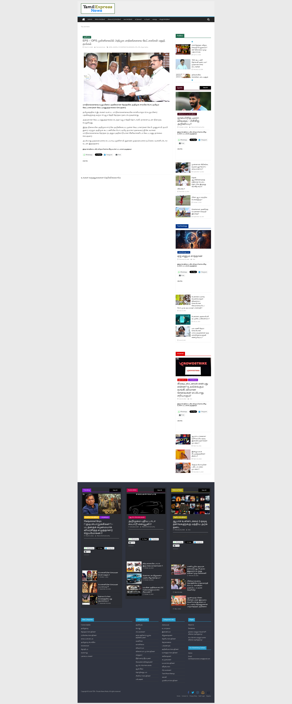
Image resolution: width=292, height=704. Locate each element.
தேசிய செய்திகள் (180, 517)
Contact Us (185, 696)
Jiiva (194, 259)
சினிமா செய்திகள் (100, 19)
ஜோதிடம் (84, 649)
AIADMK (115, 47)
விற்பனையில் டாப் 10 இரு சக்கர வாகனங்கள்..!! (153, 564)
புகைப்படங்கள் (87, 656)
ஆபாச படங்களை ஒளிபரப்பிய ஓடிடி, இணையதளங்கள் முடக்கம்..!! (199, 439)
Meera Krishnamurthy (197, 127)
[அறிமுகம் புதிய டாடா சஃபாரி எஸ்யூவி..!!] (146, 495)
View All (205, 88)
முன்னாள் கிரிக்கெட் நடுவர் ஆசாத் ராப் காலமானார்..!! (200, 166)
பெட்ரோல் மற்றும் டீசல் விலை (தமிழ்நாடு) (197, 638)
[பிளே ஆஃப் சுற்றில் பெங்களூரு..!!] (183, 196)
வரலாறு (155, 19)
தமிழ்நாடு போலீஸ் (88, 642)
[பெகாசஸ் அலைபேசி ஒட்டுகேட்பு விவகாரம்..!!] (183, 315)
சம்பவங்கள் (140, 632)
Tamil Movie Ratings (168, 674)
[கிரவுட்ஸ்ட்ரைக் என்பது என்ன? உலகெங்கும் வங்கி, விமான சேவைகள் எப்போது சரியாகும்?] (193, 359)
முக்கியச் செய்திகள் (170, 680)
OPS (139, 47)
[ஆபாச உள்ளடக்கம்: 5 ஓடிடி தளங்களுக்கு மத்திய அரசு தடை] (190, 495)
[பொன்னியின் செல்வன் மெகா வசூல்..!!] (89, 571)
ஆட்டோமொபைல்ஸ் (137, 517)
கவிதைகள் (166, 656)
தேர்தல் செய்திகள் (88, 632)
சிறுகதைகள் (167, 635)
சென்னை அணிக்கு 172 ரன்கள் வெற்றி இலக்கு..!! (200, 211)
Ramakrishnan (101, 47)
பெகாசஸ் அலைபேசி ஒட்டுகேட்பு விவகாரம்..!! (200, 317)
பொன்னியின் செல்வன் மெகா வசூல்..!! (108, 573)
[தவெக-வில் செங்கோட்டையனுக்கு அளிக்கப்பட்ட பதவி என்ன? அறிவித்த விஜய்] (183, 75)
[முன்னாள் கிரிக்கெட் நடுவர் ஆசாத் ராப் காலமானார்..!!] (183, 163)
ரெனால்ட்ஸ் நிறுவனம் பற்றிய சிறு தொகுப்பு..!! (152, 576)
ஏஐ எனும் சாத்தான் (189, 256)
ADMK (110, 47)
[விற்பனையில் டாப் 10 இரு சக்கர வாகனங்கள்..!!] (134, 562)
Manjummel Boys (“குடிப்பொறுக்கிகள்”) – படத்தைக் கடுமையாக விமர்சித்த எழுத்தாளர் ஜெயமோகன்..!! (98, 527)
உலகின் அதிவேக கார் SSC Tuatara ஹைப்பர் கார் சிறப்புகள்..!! (153, 589)
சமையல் (165, 625)
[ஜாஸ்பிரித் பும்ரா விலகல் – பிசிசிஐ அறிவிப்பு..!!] (193, 93)
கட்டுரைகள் (138, 19)
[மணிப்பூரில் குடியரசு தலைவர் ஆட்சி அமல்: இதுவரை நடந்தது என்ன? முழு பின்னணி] (178, 565)
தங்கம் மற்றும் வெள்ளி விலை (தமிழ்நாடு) (197, 633)
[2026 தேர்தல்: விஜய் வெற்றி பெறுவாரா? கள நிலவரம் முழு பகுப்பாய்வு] (183, 45)
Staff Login (202, 696)
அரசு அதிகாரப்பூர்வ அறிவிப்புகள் (143, 636)
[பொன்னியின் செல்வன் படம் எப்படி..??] (89, 583)
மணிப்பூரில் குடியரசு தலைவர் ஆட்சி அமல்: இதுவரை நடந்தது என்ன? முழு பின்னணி (196, 570)
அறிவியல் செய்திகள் (170, 649)
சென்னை (85, 646)
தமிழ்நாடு (84, 628)
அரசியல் (89, 19)
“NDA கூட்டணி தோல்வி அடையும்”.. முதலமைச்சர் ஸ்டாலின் (200, 63)
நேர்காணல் (166, 642)
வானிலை (140, 644)
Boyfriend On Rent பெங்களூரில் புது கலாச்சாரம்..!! (105, 598)
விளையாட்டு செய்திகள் (114, 19)
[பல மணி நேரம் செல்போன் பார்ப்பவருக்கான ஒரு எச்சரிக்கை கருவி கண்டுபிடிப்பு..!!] (183, 327)
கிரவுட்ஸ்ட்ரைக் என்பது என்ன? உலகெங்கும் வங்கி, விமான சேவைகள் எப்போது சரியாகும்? (192, 390)
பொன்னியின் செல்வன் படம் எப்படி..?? (108, 585)
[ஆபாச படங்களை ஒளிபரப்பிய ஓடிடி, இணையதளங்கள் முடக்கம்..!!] (183, 435)
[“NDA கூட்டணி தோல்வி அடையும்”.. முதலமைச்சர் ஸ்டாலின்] (183, 60)
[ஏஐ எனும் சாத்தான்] (193, 231)
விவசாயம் (140, 648)
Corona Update (85, 625)
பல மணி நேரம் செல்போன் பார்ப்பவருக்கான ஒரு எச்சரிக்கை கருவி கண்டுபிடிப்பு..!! (200, 333)
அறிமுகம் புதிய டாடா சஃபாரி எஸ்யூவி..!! (142, 522)
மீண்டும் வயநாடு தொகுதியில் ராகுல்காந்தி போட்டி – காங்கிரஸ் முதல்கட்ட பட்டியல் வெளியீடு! (197, 585)
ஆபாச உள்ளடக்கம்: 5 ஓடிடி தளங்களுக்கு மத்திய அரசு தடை (190, 524)
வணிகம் (139, 641)
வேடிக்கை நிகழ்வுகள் (144, 662)
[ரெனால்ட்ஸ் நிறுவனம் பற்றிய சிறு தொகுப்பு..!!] (134, 574)
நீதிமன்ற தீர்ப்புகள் (143, 658)
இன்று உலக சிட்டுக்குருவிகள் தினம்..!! (198, 454)
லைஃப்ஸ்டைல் (87, 639)
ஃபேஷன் (139, 679)
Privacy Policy (193, 696)
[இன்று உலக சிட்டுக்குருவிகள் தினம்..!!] (183, 450)
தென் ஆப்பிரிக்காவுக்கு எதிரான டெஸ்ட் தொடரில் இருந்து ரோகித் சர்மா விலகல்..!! (191, 183)
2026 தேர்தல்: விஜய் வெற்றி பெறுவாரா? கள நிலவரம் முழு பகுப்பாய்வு (199, 48)
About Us (191, 625)
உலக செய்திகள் (128, 19)
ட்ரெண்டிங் (193, 380)
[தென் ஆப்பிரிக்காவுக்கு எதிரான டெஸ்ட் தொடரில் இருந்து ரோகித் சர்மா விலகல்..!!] (183, 176)
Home (178, 696)
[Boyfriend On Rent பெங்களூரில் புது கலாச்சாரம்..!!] (89, 595)
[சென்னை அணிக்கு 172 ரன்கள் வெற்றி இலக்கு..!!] (183, 208)
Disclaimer (191, 628)
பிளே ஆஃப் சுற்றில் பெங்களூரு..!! (199, 198)
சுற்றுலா (139, 655)
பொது (138, 628)
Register (208, 696)
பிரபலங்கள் (166, 670)
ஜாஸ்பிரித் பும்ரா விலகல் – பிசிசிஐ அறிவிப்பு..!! (188, 121)
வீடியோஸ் (166, 667)
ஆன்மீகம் (139, 669)
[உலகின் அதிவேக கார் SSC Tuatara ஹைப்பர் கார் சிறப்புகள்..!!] (134, 586)
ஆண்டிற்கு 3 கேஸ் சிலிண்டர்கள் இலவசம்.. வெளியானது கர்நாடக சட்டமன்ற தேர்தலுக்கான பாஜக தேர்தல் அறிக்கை (197, 602)
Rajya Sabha (144, 47)
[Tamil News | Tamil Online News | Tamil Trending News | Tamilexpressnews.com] (83, 19)
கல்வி (164, 677)
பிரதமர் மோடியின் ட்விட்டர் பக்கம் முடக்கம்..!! (199, 467)
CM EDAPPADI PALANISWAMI (126, 47)
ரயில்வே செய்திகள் (89, 635)
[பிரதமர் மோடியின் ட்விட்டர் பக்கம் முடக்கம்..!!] (183, 464)
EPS (136, 47)
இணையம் (182, 380)
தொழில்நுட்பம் (184, 252)
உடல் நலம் (147, 19)
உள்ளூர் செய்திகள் (164, 19)
